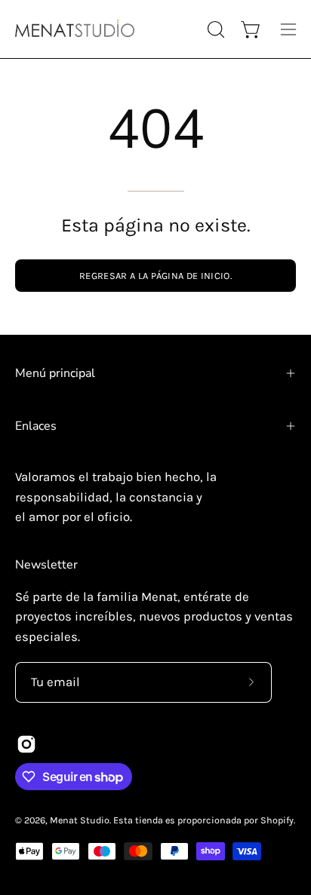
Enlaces (36, 426)
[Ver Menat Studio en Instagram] (26, 744)
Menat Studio (79, 820)
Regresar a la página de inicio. (155, 275)
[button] (214, 29)
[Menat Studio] (75, 29)
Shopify (277, 820)
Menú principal (55, 373)
